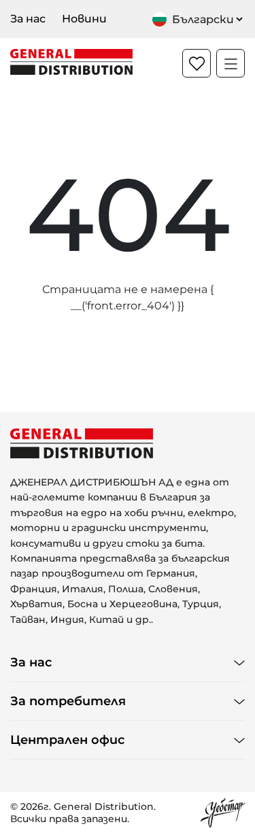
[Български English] (198, 19)
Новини (84, 18)
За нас (28, 18)
